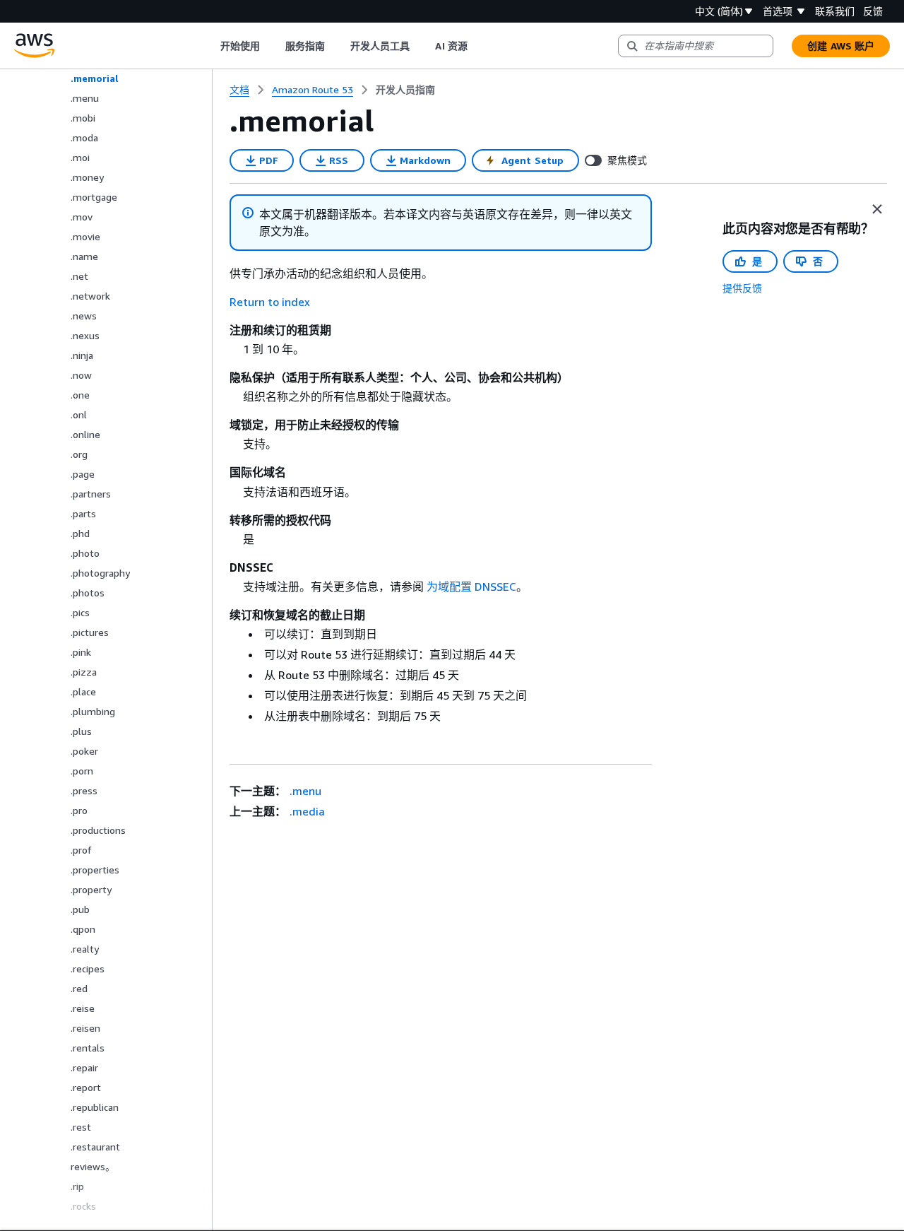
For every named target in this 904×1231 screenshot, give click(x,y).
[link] (405, 90)
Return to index (270, 302)
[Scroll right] (478, 46)
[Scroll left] (209, 46)
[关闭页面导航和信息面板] (877, 209)
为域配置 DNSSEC (471, 586)
